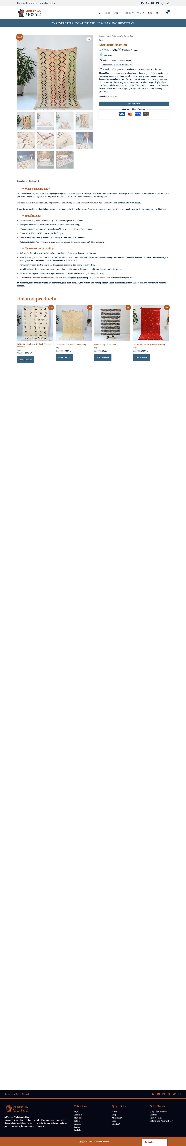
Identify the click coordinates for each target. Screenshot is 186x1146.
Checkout (116, 1124)
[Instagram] (147, 3)
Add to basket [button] (26, 359)
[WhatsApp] (167, 3)
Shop (116, 13)
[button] (99, 13)
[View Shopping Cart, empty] (166, 13)
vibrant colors (97, 209)
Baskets (77, 1130)
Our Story (129, 13)
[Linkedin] (157, 3)
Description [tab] (22, 181)
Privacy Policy (156, 1118)
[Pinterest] (152, 3)
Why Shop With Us (158, 1112)
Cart (114, 1121)
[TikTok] (162, 3)
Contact (140, 13)
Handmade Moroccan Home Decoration (36, 3)
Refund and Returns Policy (161, 1121)
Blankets (78, 1118)
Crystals (77, 1124)
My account (117, 1118)
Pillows (77, 1121)
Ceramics (78, 1115)
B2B (158, 13)
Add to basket (134, 104)
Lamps (77, 1127)
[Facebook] (142, 3)
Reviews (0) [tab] (34, 181)
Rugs (108, 36)
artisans (84, 203)
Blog (150, 13)
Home (107, 13)
